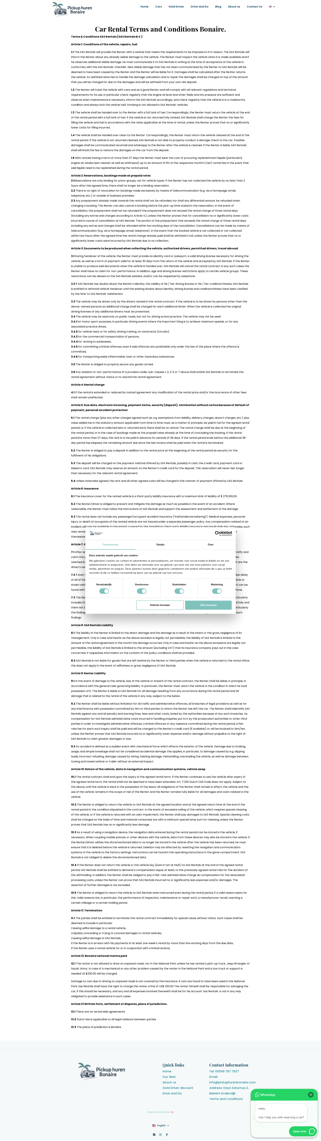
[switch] (141, 591)
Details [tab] (160, 544)
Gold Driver (176, 7)
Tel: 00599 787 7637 (224, 1071)
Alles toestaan (208, 605)
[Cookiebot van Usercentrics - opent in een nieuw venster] (217, 533)
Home (144, 7)
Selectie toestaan (160, 605)
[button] (311, 1095)
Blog (218, 7)
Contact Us (254, 7)
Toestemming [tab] (110, 544)
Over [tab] (210, 544)
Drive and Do (199, 7)
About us (234, 7)
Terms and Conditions (226, 1099)
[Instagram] (160, 1134)
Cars (158, 7)
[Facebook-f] (167, 1134)
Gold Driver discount (178, 1088)
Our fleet (169, 1077)
